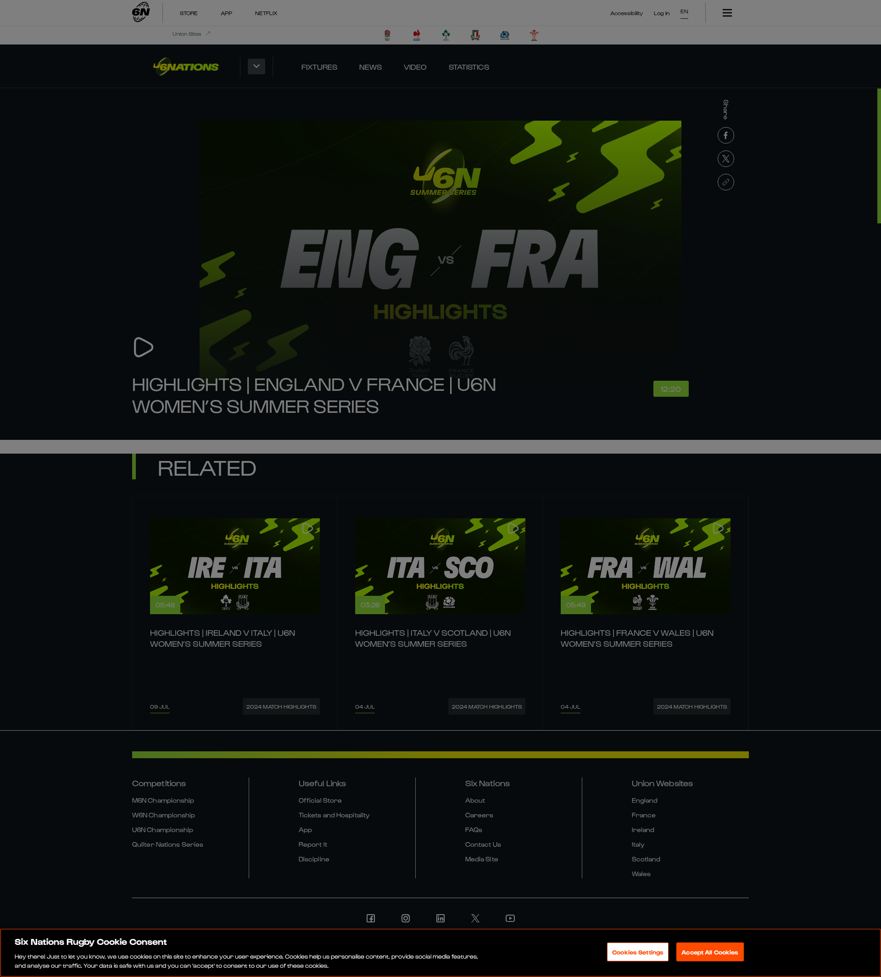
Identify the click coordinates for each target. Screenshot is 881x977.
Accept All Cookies (709, 952)
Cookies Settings (638, 952)
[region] (440, 952)
